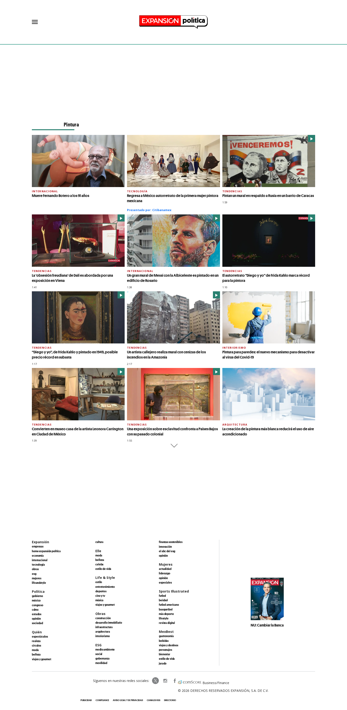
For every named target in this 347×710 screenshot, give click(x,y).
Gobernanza (102, 658)
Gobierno (37, 596)
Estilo (98, 582)
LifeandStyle (39, 583)
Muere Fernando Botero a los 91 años (60, 195)
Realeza (36, 641)
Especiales (165, 582)
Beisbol (163, 600)
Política (38, 591)
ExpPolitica (155, 680)
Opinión (36, 618)
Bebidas (164, 641)
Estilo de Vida (167, 658)
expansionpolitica (165, 680)
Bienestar (164, 654)
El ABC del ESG (167, 551)
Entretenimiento (105, 587)
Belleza (36, 654)
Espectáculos (40, 636)
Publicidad (86, 700)
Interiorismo (234, 347)
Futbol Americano (169, 604)
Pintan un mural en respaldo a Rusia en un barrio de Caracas (268, 195)
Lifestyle (164, 618)
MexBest (166, 631)
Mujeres (36, 578)
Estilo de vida (103, 569)
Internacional (45, 191)
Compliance (102, 700)
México (36, 600)
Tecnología (137, 191)
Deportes (100, 591)
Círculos (36, 645)
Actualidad (165, 569)
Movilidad (101, 663)
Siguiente (173, 446)
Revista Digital (167, 623)
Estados (36, 614)
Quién (37, 632)
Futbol (162, 595)
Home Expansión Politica (46, 551)
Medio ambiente (105, 649)
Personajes (165, 649)
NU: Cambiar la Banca (267, 625)
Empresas (37, 546)
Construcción (103, 618)
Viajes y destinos (168, 645)
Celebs (99, 564)
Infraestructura (104, 627)
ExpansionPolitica (174, 680)
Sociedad (37, 623)
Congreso (37, 605)
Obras (35, 569)
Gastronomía (166, 636)
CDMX (35, 609)
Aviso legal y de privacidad (128, 700)
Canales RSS (153, 700)
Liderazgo (164, 573)
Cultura (99, 542)
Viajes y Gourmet (41, 659)
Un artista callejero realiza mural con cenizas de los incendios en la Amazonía (166, 354)
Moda (35, 650)
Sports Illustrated (174, 591)
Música (99, 600)
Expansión (40, 542)
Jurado (162, 663)
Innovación (165, 546)
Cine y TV (100, 595)
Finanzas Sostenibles (170, 542)
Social (98, 654)
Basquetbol (166, 609)
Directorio (170, 700)
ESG (34, 574)
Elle (98, 551)
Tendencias (232, 191)
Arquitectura (234, 424)
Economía (38, 555)
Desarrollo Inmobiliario (108, 622)
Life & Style (105, 577)
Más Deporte (166, 614)
